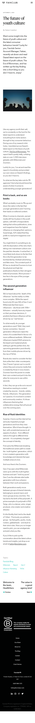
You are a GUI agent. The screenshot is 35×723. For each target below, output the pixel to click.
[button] (32, 2)
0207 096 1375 (17, 683)
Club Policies (17, 664)
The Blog (17, 651)
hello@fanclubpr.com (18, 544)
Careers (17, 656)
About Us (17, 647)
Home (17, 638)
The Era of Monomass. (18, 152)
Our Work (18, 642)
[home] (9, 2)
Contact (17, 660)
